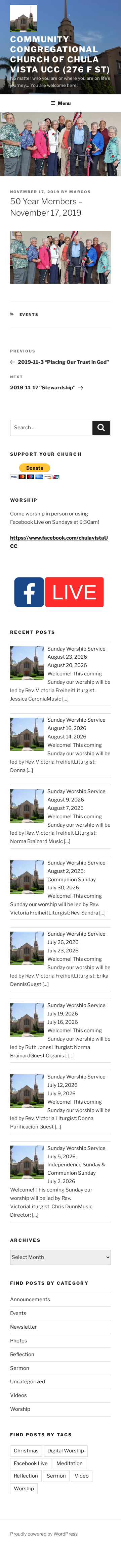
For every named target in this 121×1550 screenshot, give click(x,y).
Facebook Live (31, 1463)
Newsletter (23, 1327)
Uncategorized (27, 1382)
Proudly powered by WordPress (44, 1534)
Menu (64, 103)
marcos (80, 191)
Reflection (22, 1354)
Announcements (30, 1299)
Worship (20, 1409)
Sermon (19, 1368)
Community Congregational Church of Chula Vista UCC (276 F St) (60, 54)
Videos (18, 1395)
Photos (18, 1341)
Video (82, 1476)
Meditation (69, 1463)
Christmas (26, 1451)
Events (29, 314)
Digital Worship (65, 1451)
